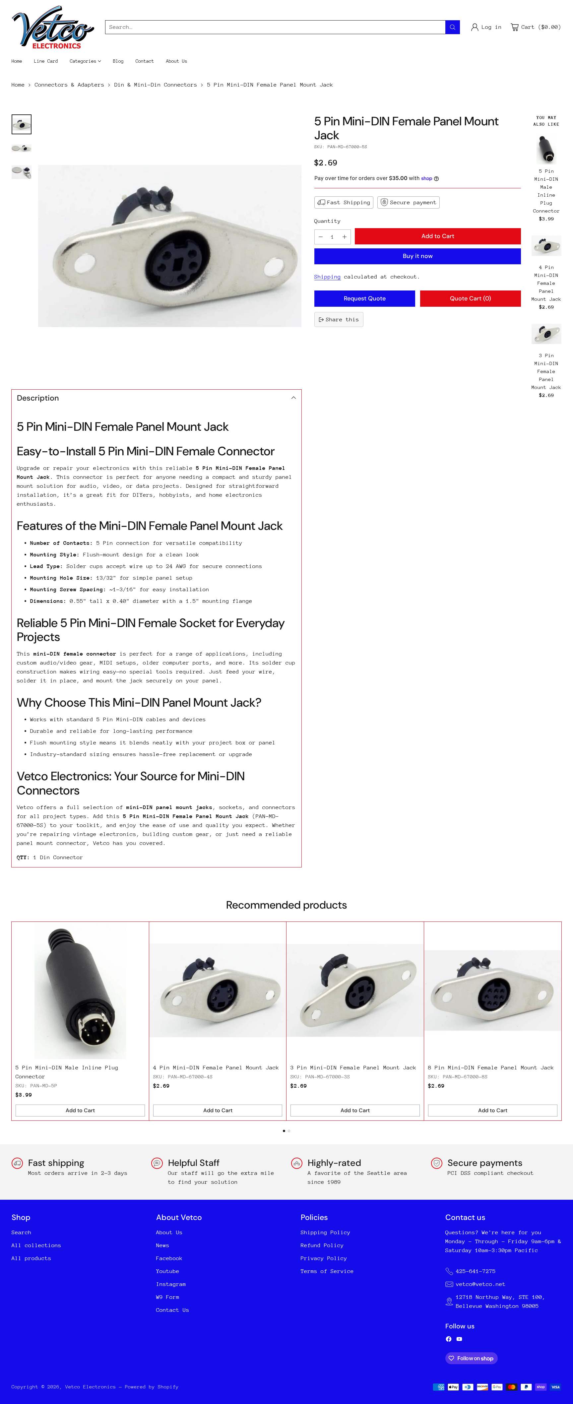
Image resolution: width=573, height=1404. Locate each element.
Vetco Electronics (90, 1386)
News (162, 1245)
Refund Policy (322, 1245)
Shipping (327, 277)
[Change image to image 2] (22, 148)
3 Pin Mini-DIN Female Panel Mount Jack (546, 371)
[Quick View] (555, 141)
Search (22, 1232)
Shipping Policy (325, 1232)
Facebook (169, 1258)
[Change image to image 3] (22, 172)
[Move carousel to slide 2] (289, 1131)
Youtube (167, 1271)
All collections (36, 1245)
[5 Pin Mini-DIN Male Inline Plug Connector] (546, 149)
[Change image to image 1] (22, 124)
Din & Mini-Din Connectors (155, 85)
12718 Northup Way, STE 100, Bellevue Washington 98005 (500, 1301)
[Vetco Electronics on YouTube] (459, 1340)
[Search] (452, 27)
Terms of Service (327, 1271)
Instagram (171, 1284)
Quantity (327, 221)
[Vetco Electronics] (53, 27)
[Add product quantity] (344, 237)
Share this (342, 319)
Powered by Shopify (152, 1386)
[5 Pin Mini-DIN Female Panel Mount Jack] (170, 246)
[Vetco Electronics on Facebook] (449, 1340)
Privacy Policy (324, 1258)
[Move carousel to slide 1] (284, 1131)
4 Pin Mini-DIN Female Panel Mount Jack (546, 283)
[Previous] (13, 1021)
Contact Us (172, 1310)
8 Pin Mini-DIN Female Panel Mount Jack (491, 1067)
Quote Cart (470, 298)
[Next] (559, 1021)
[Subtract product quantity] (321, 237)
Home (18, 85)
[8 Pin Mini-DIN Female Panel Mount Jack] (492, 990)
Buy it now (418, 256)
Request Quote (365, 298)
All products (31, 1258)
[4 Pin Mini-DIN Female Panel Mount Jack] (546, 246)
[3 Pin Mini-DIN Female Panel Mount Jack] (546, 334)
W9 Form (167, 1297)
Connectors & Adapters (69, 85)
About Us (169, 1232)
